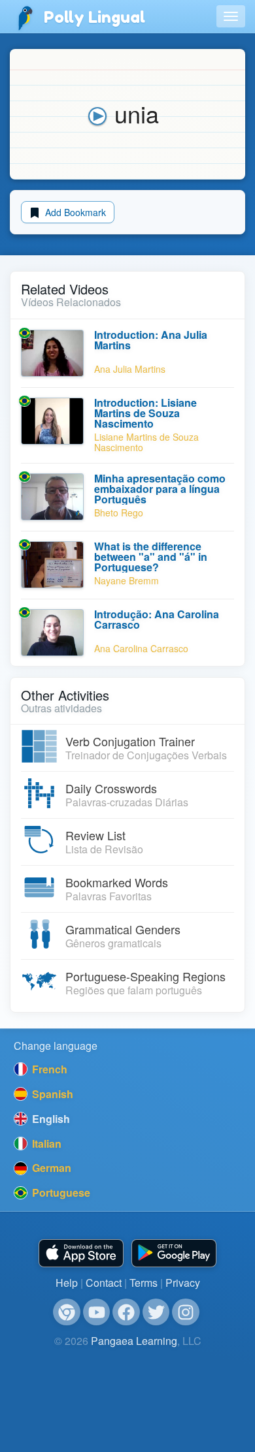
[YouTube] (96, 1312)
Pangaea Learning (134, 1340)
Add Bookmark (74, 212)
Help (67, 1282)
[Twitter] (156, 1312)
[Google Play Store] (173, 1253)
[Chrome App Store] (66, 1312)
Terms (143, 1282)
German (50, 1167)
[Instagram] (185, 1312)
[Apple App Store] (81, 1253)
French (48, 1069)
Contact (104, 1282)
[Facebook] (126, 1312)
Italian (45, 1143)
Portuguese (59, 1192)
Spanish (51, 1093)
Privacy (182, 1282)
